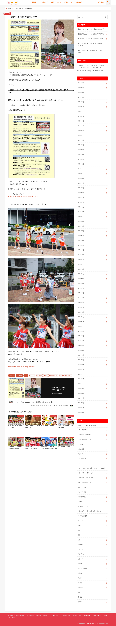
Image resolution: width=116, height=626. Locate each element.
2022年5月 (81, 240)
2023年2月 (81, 197)
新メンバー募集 (82, 568)
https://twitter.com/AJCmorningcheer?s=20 (21, 367)
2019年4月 (81, 412)
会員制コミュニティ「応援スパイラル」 (37, 615)
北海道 (80, 525)
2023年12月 (81, 169)
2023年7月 (81, 183)
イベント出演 (82, 458)
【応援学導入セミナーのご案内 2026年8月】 (91, 29)
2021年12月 (81, 264)
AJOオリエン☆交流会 (84, 434)
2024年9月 (81, 145)
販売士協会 (68, 375)
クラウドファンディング (85, 473)
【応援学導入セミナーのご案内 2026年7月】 (91, 34)
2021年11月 (81, 269)
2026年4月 (81, 92)
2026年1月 (81, 106)
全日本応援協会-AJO (91, 623)
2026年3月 (81, 97)
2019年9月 (81, 388)
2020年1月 (81, 369)
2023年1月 (81, 202)
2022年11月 (81, 212)
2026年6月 (81, 87)
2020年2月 (81, 364)
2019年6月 (81, 403)
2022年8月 (81, 226)
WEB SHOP (87, 615)
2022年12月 (81, 207)
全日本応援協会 (82, 516)
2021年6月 (81, 293)
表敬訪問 (80, 587)
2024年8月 (81, 149)
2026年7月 (81, 83)
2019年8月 (81, 393)
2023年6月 (81, 188)
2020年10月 (81, 326)
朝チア (80, 578)
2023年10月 (81, 173)
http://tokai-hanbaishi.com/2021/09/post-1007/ (23, 196)
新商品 (80, 573)
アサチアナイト (82, 454)
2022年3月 (81, 250)
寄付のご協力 (79, 2)
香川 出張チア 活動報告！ (85, 71)
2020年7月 (81, 340)
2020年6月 (81, 345)
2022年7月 (81, 231)
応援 (46, 375)
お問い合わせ (101, 2)
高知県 (80, 602)
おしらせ (12, 375)
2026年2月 (81, 102)
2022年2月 (81, 255)
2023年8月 (81, 178)
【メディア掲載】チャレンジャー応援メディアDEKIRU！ (91, 44)
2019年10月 (81, 383)
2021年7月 (81, 288)
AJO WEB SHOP (90, 2)
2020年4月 (81, 355)
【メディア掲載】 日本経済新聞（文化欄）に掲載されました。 (91, 51)
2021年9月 (81, 278)
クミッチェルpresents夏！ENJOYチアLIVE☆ (91, 468)
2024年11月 (81, 140)
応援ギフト (81, 554)
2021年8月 (81, 283)
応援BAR (80, 544)
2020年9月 (81, 331)
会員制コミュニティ (56, 2)
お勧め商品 (81, 449)
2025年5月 (81, 126)
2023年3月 (81, 192)
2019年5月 (81, 407)
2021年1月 (81, 312)
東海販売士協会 (54, 375)
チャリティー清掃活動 (84, 482)
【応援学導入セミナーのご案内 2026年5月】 (91, 38)
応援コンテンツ (68, 2)
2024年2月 (81, 164)
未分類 (80, 583)
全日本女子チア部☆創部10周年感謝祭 (89, 511)
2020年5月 (81, 350)
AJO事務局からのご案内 (85, 439)
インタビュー (82, 463)
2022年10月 (81, 216)
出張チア (20, 375)
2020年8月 (81, 336)
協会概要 (34, 2)
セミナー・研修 (77, 615)
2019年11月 (81, 379)
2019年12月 (81, 374)
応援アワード (82, 549)
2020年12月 (81, 317)
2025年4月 (81, 130)
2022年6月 (81, 235)
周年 (79, 530)
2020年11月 (81, 321)
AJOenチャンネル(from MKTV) (87, 425)
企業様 (80, 501)
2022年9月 (81, 221)
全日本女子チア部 (83, 506)
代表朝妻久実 (82, 497)
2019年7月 (81, 398)
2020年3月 (81, 360)
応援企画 (80, 559)
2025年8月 (81, 121)
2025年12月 (81, 111)
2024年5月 (81, 154)
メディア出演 (82, 487)
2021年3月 (81, 302)
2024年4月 (81, 159)
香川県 (80, 597)
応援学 (80, 563)
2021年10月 (81, 274)
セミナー (32, 375)
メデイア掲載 (82, 492)
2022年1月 (81, 259)
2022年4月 (81, 245)
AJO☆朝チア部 (44, 2)
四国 (79, 535)
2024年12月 (81, 135)
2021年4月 (81, 298)
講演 (26, 375)
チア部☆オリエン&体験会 (85, 477)
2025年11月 (81, 116)
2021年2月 (81, 307)
